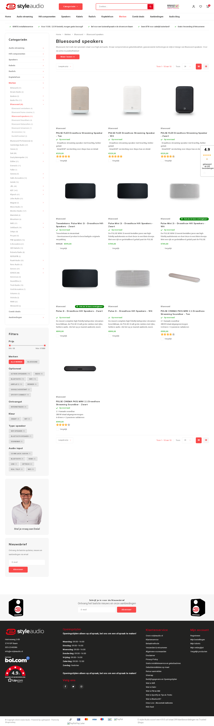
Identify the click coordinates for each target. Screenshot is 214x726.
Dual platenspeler (19, 157)
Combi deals (138, 16)
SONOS (15, 273)
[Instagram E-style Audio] (81, 686)
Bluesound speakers (22, 116)
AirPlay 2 (16, 384)
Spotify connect (20, 395)
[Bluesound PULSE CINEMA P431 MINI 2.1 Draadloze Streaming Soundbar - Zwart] (80, 369)
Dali (13, 153)
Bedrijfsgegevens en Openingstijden (161, 679)
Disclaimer (150, 655)
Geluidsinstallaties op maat (157, 667)
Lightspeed (45, 720)
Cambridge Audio (19, 145)
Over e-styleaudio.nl (154, 635)
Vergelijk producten (198, 651)
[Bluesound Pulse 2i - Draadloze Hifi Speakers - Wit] (132, 278)
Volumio (15, 293)
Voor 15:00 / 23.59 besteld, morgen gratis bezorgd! (62, 26)
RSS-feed (150, 706)
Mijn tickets (195, 643)
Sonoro (15, 268)
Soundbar (16, 441)
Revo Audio (16, 264)
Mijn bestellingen (197, 639)
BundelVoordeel (19, 136)
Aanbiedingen (156, 16)
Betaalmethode (152, 643)
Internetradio (18, 407)
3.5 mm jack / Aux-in (20, 453)
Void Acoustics (17, 289)
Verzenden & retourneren (156, 647)
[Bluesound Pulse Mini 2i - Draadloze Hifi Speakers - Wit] (185, 191)
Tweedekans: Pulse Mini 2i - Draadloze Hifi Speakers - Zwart (79, 225)
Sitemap (149, 675)
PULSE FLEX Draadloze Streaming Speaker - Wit (131, 134)
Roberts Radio (17, 252)
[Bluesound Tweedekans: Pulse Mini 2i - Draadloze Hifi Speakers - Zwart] (80, 191)
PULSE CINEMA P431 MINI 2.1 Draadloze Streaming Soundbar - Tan (183, 312)
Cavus (14, 149)
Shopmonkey (10, 722)
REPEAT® (15, 256)
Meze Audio (16, 207)
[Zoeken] (150, 6)
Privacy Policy (152, 659)
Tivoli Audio (16, 285)
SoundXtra (15, 281)
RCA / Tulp (17, 469)
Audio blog (174, 16)
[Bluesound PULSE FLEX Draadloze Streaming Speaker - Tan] (80, 100)
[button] (33, 675)
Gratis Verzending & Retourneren (191, 26)
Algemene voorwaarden (156, 651)
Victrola (14, 297)
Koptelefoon (107, 16)
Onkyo (14, 231)
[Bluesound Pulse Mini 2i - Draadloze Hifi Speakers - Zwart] (132, 191)
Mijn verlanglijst (197, 647)
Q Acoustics (17, 244)
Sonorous (15, 277)
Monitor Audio (18, 211)
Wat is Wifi (150, 683)
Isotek (14, 182)
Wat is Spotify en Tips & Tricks (159, 695)
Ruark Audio (17, 260)
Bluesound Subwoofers (22, 124)
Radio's (92, 16)
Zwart (15, 419)
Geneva (14, 174)
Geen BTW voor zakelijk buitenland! (155, 26)
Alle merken (16, 362)
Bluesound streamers (22, 128)
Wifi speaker (18, 431)
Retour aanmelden (153, 671)
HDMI (32, 459)
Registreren (195, 635)
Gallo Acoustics (18, 178)
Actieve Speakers (20, 374)
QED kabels (16, 248)
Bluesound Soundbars (22, 120)
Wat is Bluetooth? (153, 699)
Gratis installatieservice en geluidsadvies (163, 663)
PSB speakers (17, 240)
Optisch (27, 464)
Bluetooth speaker (21, 436)
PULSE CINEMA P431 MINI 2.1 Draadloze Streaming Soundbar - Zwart (78, 403)
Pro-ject (14, 235)
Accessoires (18, 132)
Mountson (15, 219)
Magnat (14, 203)
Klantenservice (152, 639)
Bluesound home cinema (23, 112)
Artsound (15, 88)
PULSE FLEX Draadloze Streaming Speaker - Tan (79, 134)
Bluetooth (17, 379)
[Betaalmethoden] (71, 719)
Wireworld (15, 306)
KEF (14, 190)
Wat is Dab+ (151, 687)
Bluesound (16, 104)
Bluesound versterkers (22, 108)
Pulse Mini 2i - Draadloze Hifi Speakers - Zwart (130, 225)
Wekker (32, 384)
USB (14, 464)
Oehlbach (16, 227)
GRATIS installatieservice (23, 26)
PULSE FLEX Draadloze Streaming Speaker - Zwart (184, 134)
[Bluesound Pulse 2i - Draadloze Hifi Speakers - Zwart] (80, 278)
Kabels (79, 16)
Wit (27, 419)
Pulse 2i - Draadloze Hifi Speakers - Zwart (79, 311)
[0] (207, 6)
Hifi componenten (47, 16)
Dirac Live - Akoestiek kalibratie (159, 703)
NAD (13, 223)
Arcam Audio (17, 92)
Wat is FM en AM (153, 691)
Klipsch (15, 194)
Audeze (14, 96)
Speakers (65, 16)
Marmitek (15, 215)
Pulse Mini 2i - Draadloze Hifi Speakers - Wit (183, 225)
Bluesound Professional (21, 141)
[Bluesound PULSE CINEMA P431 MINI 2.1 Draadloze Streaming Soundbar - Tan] (185, 278)
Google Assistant (20, 389)
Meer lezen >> (68, 56)
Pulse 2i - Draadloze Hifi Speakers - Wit (130, 311)
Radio (39, 374)
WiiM (14, 301)
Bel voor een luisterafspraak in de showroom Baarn (112, 26)
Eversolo (15, 165)
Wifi (32, 379)
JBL (13, 186)
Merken (122, 16)
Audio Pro (16, 100)
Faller (13, 169)
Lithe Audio (16, 198)
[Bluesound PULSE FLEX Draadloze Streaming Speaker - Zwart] (185, 100)
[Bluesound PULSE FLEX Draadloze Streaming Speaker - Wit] (132, 100)
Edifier (14, 161)
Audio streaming (25, 16)
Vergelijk (63, 160)
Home (8, 16)
